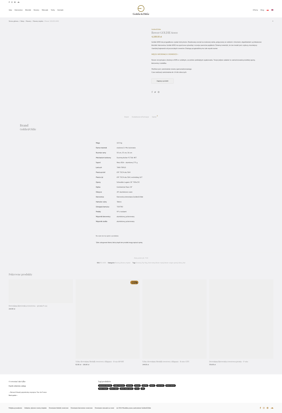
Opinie (155, 116)
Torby (53, 10)
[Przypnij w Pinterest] (159, 92)
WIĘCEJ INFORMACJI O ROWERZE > (164, 54)
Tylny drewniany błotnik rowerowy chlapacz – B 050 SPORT (100, 361)
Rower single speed (171, 263)
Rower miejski (103, 388)
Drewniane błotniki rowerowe (58, 408)
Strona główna (13, 21)
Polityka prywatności (15, 408)
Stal (184, 263)
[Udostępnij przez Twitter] (155, 92)
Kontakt (60, 10)
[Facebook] (9, 2)
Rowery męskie (38, 21)
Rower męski (160, 263)
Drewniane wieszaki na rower (104, 408)
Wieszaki (45, 10)
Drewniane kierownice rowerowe (82, 408)
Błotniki (28, 10)
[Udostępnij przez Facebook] (152, 92)
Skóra (180, 263)
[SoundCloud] (18, 2)
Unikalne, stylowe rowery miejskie (35, 408)
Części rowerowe (119, 385)
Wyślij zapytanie (13, 309)
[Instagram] (12, 2)
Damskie (129, 385)
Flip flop (144, 263)
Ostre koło (151, 263)
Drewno (138, 263)
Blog (262, 10)
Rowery (36, 10)
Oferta (255, 10)
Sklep (22, 21)
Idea (10, 10)
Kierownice (19, 10)
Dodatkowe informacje (140, 117)
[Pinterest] (15, 2)
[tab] (126, 117)
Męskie (152, 385)
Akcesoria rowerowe (105, 385)
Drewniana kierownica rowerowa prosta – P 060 (228, 361)
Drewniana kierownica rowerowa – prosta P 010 (28, 306)
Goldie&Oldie (156, 29)
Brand (126, 117)
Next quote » (13, 395)
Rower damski (170, 385)
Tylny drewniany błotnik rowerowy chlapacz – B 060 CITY (165, 361)
